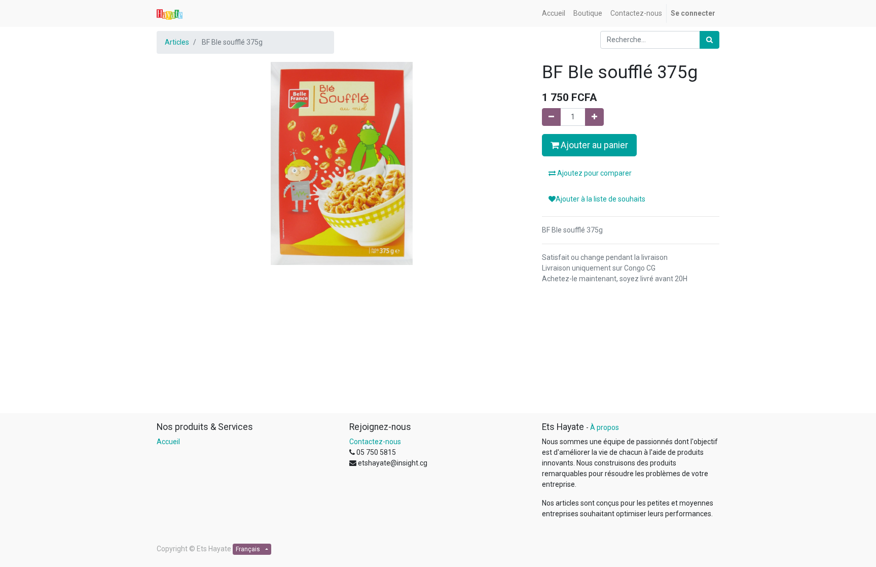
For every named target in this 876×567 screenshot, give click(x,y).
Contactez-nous (375, 442)
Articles (177, 42)
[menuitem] (553, 13)
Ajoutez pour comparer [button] (594, 173)
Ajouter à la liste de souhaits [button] (600, 199)
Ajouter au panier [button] (593, 145)
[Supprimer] (551, 117)
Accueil (168, 442)
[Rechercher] (709, 40)
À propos (604, 427)
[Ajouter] (594, 117)
